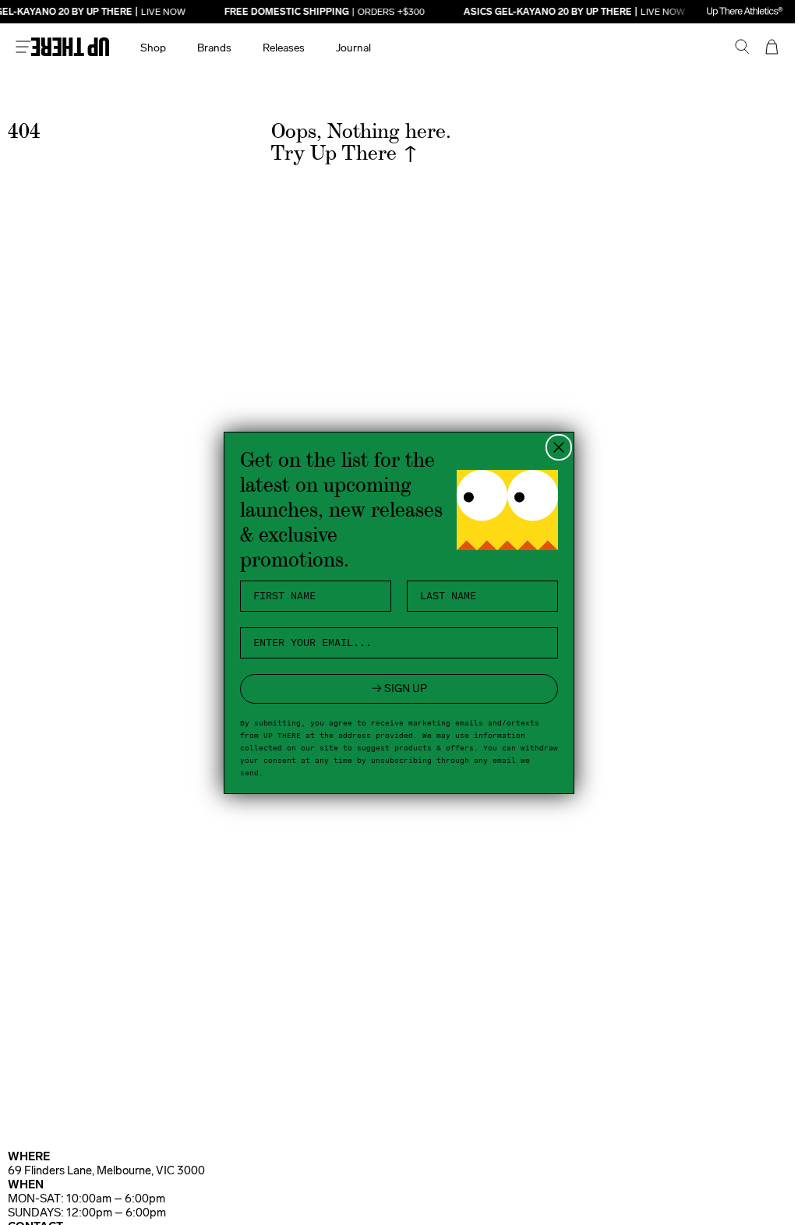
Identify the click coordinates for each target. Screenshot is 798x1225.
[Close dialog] (553, 447)
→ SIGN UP (393, 688)
